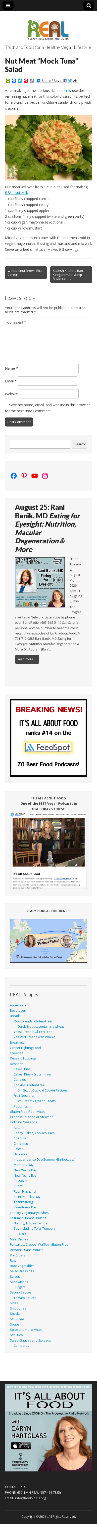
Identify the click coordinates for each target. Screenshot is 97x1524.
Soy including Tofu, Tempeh (34, 1228)
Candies (20, 1079)
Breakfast (17, 1042)
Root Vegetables (22, 1266)
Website (11, 393)
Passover (21, 1181)
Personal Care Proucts (26, 1250)
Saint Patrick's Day (27, 1197)
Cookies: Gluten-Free (29, 1085)
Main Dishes (19, 1239)
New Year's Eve (25, 1175)
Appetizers (18, 1005)
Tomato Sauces (25, 1298)
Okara (21, 1234)
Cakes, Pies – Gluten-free (32, 1074)
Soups (15, 1324)
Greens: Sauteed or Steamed (31, 1117)
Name (11, 368)
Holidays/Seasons (23, 1122)
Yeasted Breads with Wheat (34, 1037)
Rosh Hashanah (25, 1191)
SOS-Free (17, 1319)
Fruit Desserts (24, 1096)
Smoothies (18, 1308)
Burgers (20, 1287)
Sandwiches (19, 1282)
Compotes (21, 1346)
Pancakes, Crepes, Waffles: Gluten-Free (39, 1244)
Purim (18, 1186)
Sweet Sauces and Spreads (30, 1340)
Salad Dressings (22, 1271)
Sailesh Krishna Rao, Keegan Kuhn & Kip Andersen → (68, 274)
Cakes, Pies (22, 1069)
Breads (15, 1016)
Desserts (17, 1064)
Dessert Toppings (23, 1058)
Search (79, 444)
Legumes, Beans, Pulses (28, 1218)
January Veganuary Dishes (29, 1213)
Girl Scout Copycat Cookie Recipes (42, 1090)
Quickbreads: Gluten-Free (33, 1021)
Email (11, 381)
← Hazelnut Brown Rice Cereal (25, 272)
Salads (15, 1276)
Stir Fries (16, 1335)
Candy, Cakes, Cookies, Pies (34, 1133)
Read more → (27, 659)
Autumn (19, 1128)
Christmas (21, 1143)
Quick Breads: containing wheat (40, 1026)
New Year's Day (25, 1170)
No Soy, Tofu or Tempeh (31, 1223)
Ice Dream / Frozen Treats (36, 1101)
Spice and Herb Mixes (26, 1330)
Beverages (18, 1010)
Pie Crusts (17, 1255)
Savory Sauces (21, 1292)
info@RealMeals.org (30, 1498)
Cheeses (16, 1053)
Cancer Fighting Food (25, 1048)
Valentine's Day (25, 1207)
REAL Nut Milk (16, 192)
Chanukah (21, 1138)
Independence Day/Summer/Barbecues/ (44, 1159)
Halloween (22, 1154)
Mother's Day (23, 1165)
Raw (13, 1260)
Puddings (21, 1106)
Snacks (15, 1314)
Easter (18, 1149)
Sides (14, 1303)
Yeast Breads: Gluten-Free (33, 1032)
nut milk (63, 90)
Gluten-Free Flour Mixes (28, 1112)
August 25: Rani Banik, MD (47, 528)
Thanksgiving (23, 1202)
